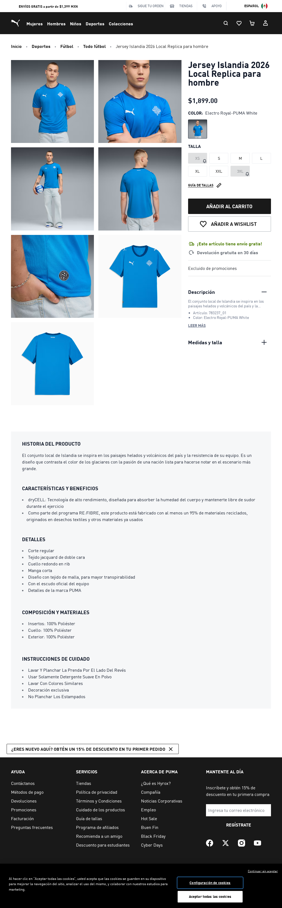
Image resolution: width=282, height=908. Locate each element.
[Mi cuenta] (265, 23)
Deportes (95, 23)
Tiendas (185, 6)
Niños (75, 23)
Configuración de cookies (210, 882)
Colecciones (121, 23)
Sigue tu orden (151, 6)
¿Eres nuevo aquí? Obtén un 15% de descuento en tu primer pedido (88, 749)
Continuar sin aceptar (263, 871)
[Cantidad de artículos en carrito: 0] (252, 23)
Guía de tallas (200, 185)
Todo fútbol (94, 46)
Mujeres (34, 23)
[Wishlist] (239, 23)
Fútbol (66, 46)
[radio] (197, 129)
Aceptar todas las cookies (210, 896)
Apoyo (217, 6)
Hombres (56, 23)
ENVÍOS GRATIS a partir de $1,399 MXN (48, 6)
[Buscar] (225, 23)
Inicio (16, 46)
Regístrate (238, 824)
